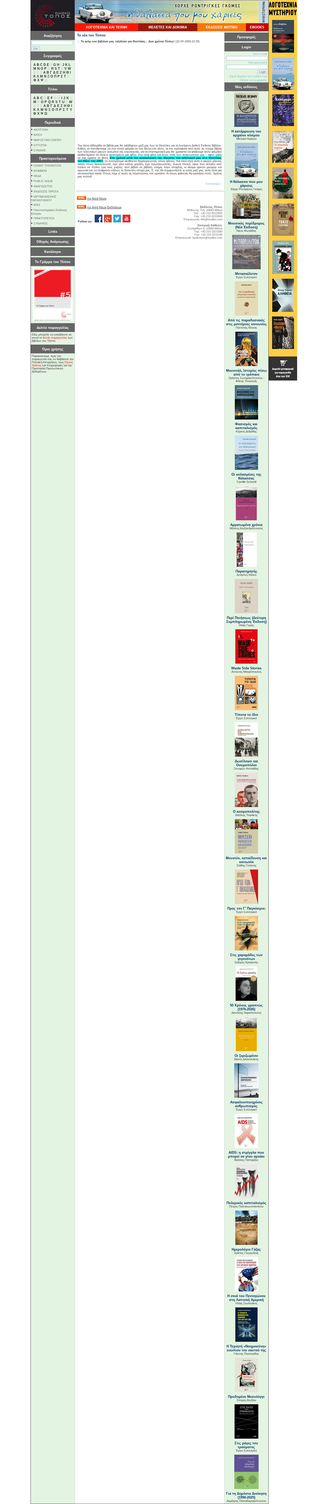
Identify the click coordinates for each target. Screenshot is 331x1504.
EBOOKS (257, 27)
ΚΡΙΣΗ (38, 134)
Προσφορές (246, 37)
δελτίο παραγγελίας (55, 337)
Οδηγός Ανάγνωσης (52, 242)
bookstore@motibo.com (207, 237)
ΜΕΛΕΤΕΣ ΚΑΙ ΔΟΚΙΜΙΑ (167, 27)
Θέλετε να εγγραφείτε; (254, 80)
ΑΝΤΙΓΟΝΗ (41, 129)
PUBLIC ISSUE (43, 181)
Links (52, 232)
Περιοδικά (53, 123)
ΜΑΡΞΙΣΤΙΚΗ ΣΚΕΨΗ (47, 140)
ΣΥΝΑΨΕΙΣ (41, 223)
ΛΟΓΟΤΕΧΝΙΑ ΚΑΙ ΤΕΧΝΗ (106, 27)
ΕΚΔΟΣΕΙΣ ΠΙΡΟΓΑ (46, 191)
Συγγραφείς (52, 56)
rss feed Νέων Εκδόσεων (104, 207)
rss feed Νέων (97, 198)
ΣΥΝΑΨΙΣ (40, 150)
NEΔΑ (37, 175)
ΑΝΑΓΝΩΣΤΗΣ (43, 186)
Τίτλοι (52, 89)
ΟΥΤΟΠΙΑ (40, 145)
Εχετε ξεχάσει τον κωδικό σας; (249, 76)
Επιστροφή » (214, 183)
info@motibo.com (211, 219)
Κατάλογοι (52, 252)
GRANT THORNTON (47, 165)
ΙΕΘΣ (37, 204)
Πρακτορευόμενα (52, 158)
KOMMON (40, 170)
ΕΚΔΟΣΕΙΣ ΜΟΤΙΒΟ (221, 27)
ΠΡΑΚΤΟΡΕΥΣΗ (44, 218)
